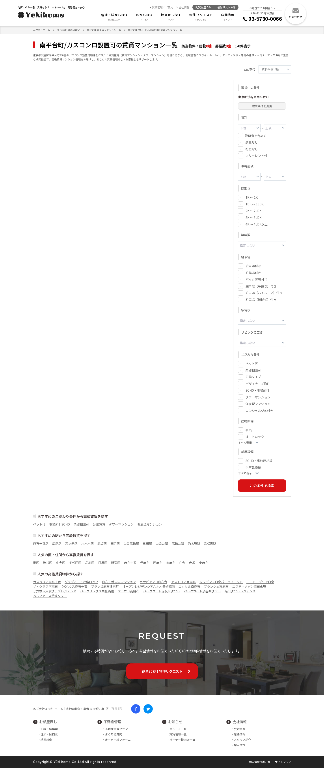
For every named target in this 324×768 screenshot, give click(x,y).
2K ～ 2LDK (253, 210)
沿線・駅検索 (49, 729)
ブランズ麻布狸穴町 (105, 586)
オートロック (255, 436)
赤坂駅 (102, 543)
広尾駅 (56, 543)
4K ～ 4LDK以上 (257, 224)
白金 (182, 562)
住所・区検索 (49, 734)
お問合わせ (295, 17)
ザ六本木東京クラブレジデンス (54, 591)
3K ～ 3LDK (253, 217)
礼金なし (252, 149)
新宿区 (115, 562)
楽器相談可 (253, 370)
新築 (249, 430)
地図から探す (171, 15)
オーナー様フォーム (118, 740)
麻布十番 (130, 562)
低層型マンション (258, 404)
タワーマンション (258, 397)
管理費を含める (255, 135)
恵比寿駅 (71, 543)
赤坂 (192, 562)
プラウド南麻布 (128, 591)
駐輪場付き (253, 272)
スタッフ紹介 (242, 740)
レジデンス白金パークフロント (221, 582)
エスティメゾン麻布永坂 (249, 586)
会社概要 (239, 729)
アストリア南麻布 (183, 582)
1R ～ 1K (252, 197)
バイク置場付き (256, 279)
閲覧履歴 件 (203, 7)
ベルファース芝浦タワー (50, 595)
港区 (36, 562)
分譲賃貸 (99, 524)
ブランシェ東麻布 (216, 586)
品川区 (89, 562)
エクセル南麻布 (189, 586)
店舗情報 (228, 15)
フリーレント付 (256, 155)
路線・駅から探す (114, 15)
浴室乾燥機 (253, 467)
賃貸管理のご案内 (162, 7)
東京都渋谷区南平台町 (253, 97)
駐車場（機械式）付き (261, 299)
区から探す (144, 15)
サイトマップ (283, 761)
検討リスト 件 (226, 7)
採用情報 (239, 745)
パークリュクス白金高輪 (97, 591)
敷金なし (252, 142)
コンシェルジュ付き (259, 410)
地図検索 (46, 740)
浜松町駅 (210, 543)
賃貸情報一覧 (178, 734)
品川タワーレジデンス (240, 591)
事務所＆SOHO (59, 524)
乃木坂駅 (194, 543)
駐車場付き (253, 266)
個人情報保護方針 (259, 761)
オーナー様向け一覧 (182, 740)
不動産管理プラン (116, 729)
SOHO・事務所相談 (259, 460)
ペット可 (252, 363)
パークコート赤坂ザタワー (161, 591)
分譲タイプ (253, 377)
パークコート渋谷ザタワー (202, 591)
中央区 (60, 562)
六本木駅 (87, 543)
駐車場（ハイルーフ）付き (264, 293)
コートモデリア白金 (260, 582)
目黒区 (102, 562)
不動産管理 (112, 721)
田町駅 (115, 543)
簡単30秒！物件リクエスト (162, 671)
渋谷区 (47, 562)
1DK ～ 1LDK (255, 204)
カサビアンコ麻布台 (153, 582)
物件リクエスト (201, 15)
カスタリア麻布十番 (47, 582)
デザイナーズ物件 (258, 383)
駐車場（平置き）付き (261, 286)
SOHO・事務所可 (257, 390)
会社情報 (184, 7)
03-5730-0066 (265, 19)
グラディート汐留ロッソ (81, 582)
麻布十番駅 (40, 543)
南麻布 (170, 562)
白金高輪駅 (131, 543)
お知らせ (175, 721)
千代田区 (75, 562)
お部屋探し (48, 721)
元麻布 (144, 562)
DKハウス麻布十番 (74, 586)
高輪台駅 (178, 543)
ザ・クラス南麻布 (45, 586)
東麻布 (203, 562)
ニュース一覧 (177, 729)
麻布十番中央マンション (119, 582)
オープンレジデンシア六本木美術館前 (149, 586)
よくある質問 (113, 734)
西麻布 (157, 562)
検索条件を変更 (262, 106)
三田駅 (147, 543)
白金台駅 (162, 543)
